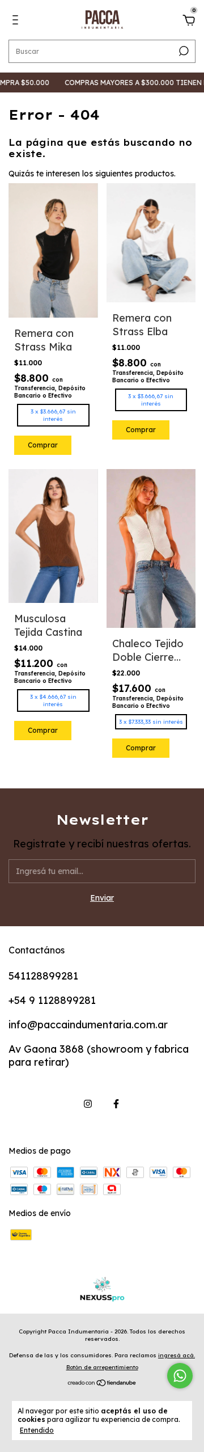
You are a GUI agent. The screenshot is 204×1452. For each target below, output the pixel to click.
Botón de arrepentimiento (102, 1367)
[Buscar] (183, 51)
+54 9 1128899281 (52, 1000)
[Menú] (17, 21)
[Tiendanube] (102, 1383)
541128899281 (43, 975)
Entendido (37, 1430)
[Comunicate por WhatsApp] (180, 1375)
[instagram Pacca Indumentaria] (87, 1103)
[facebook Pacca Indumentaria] (116, 1103)
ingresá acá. (176, 1355)
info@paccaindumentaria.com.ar (88, 1024)
